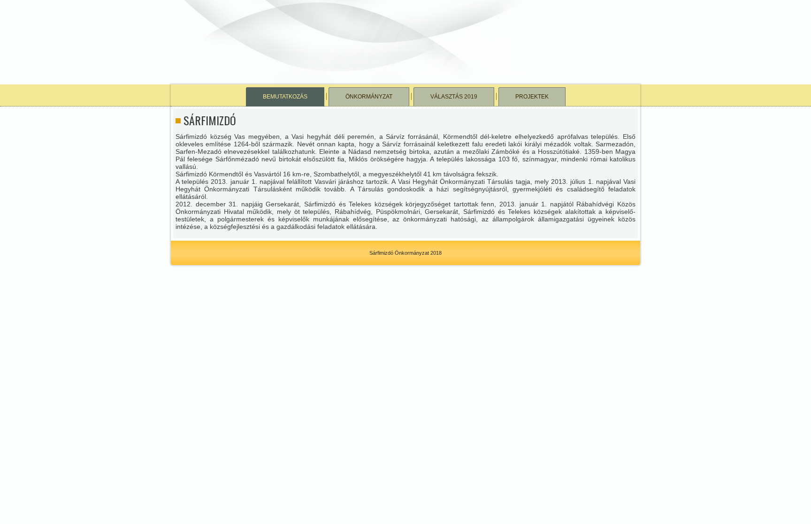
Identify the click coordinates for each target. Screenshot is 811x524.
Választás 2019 (453, 96)
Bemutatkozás (285, 96)
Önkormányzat (368, 96)
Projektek (532, 96)
